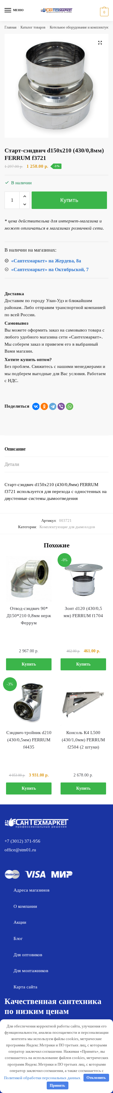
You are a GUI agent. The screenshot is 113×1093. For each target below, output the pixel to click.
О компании (25, 906)
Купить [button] (29, 664)
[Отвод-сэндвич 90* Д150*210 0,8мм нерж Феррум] (29, 579)
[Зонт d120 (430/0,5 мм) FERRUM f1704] (83, 579)
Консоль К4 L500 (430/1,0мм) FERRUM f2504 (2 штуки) (83, 740)
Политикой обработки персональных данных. (42, 1077)
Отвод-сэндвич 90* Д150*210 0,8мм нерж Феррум (29, 616)
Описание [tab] (15, 449)
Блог (18, 938)
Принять (57, 1085)
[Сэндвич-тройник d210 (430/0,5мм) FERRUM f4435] (29, 703)
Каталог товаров (33, 27)
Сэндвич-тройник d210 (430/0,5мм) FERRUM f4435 (29, 740)
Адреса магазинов (31, 890)
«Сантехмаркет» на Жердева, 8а (46, 260)
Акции (20, 922)
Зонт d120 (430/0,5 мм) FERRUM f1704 (83, 612)
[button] (100, 42)
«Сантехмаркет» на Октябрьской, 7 (50, 269)
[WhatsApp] (69, 406)
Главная (11, 27)
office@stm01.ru (20, 849)
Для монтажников (31, 970)
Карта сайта (25, 986)
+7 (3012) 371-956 (22, 841)
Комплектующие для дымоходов (67, 527)
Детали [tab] (12, 464)
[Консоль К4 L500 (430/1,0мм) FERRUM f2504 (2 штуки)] (83, 703)
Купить (69, 200)
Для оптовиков (28, 954)
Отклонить (96, 1077)
